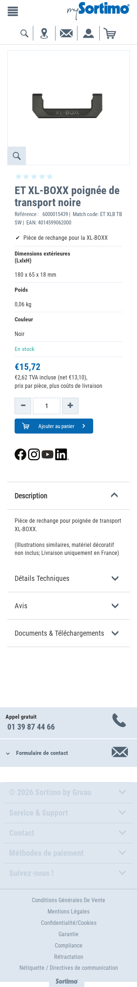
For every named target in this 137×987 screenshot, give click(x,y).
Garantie (68, 934)
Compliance (69, 945)
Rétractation (68, 956)
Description (31, 495)
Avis (21, 605)
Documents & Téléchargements (59, 633)
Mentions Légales (68, 911)
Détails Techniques (42, 578)
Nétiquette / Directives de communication (68, 967)
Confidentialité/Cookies (68, 922)
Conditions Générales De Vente (68, 900)
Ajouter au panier (56, 426)
